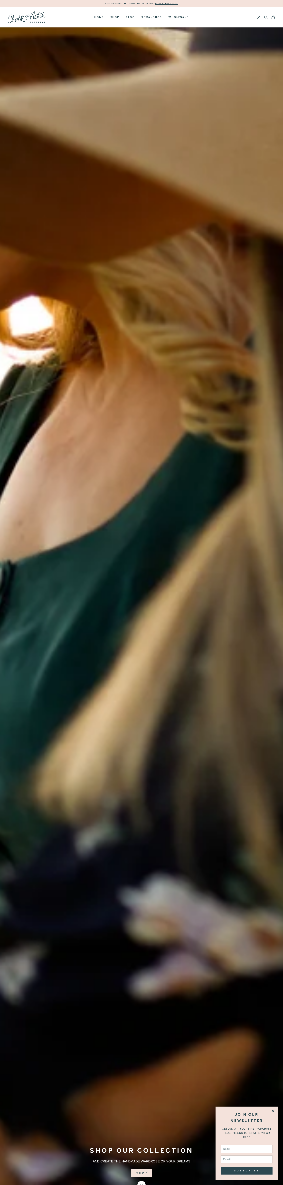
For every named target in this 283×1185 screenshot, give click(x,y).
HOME (99, 17)
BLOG (130, 17)
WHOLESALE (178, 17)
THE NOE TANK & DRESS (166, 3)
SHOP (114, 17)
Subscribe (246, 1170)
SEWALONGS (151, 17)
